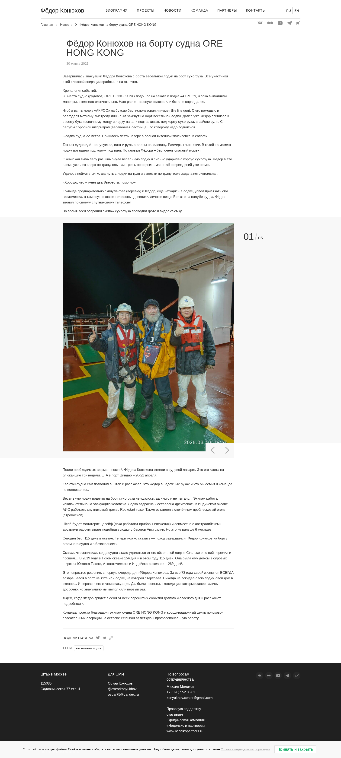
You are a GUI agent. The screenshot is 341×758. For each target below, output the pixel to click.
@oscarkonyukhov (122, 689)
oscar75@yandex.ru (123, 694)
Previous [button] (213, 450)
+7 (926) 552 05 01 (181, 692)
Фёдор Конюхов (62, 10)
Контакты (256, 10)
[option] (148, 337)
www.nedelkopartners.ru (185, 731)
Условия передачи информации (245, 749)
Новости (172, 10)
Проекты (145, 10)
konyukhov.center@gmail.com (190, 698)
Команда (199, 10)
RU (288, 11)
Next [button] (227, 450)
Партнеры (227, 10)
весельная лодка (89, 648)
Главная (47, 24)
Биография (117, 10)
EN (296, 11)
